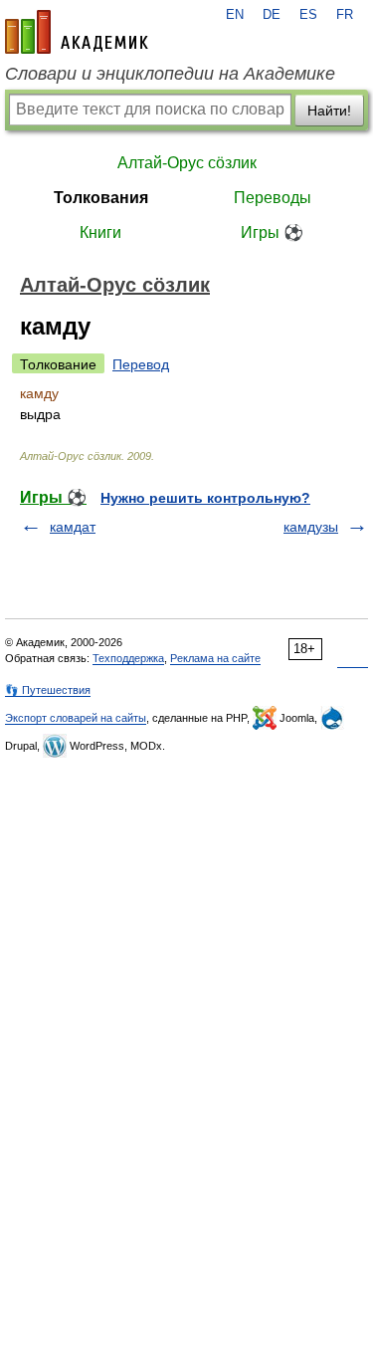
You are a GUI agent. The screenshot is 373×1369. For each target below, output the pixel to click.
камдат (72, 527)
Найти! (329, 110)
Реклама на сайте (215, 658)
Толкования (101, 197)
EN (235, 15)
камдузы (310, 527)
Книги (100, 232)
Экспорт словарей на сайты (75, 718)
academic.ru (76, 32)
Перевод (140, 364)
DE (271, 15)
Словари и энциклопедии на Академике (170, 74)
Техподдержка (128, 658)
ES (308, 15)
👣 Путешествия (48, 690)
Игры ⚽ (272, 232)
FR (344, 15)
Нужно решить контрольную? (205, 498)
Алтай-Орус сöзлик (187, 162)
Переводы (272, 197)
